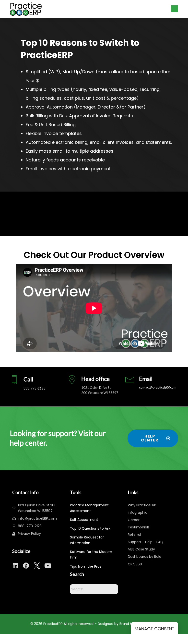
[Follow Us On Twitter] (37, 565)
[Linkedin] (15, 565)
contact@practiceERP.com (157, 387)
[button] (174, 9)
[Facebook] (26, 565)
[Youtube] (48, 565)
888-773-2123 (35, 388)
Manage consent (155, 629)
